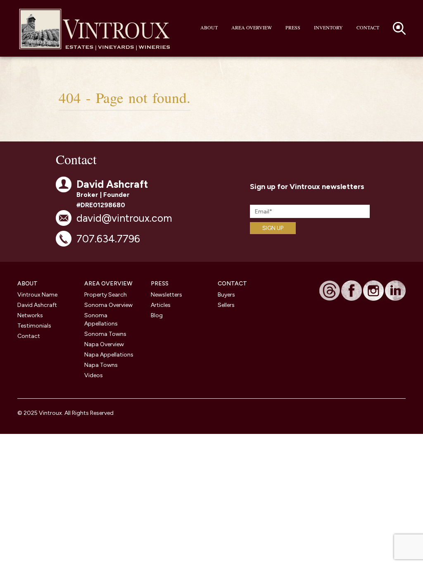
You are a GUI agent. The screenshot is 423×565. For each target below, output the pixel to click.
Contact (367, 27)
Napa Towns (101, 365)
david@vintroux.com (124, 218)
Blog (157, 315)
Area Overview (251, 27)
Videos (93, 375)
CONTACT (232, 283)
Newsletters (166, 294)
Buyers (226, 294)
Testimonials (34, 325)
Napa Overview (104, 344)
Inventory (328, 27)
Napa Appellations (108, 354)
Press (292, 27)
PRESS (160, 283)
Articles (161, 305)
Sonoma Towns (105, 334)
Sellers (226, 305)
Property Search (105, 294)
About (209, 27)
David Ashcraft (37, 305)
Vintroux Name (37, 294)
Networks (30, 315)
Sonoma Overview (108, 305)
